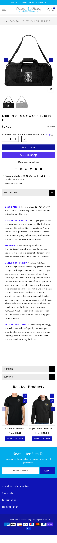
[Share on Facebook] (16, 169)
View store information (13, 183)
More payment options (28, 162)
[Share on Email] (41, 169)
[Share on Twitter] (21, 169)
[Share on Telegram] (36, 169)
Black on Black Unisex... (15, 428)
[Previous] (6, 60)
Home (4, 21)
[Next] (51, 60)
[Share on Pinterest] (26, 169)
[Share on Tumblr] (31, 169)
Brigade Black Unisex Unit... (42, 428)
